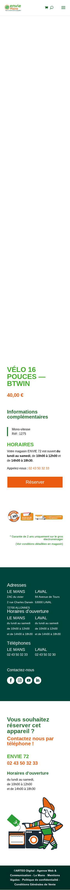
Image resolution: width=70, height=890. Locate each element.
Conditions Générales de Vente (35, 884)
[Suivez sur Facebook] (10, 680)
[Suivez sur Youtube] (28, 680)
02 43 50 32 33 (39, 468)
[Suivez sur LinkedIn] (37, 680)
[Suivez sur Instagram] (19, 680)
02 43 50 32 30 (45, 654)
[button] (56, 31)
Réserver (35, 482)
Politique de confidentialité (40, 879)
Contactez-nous (20, 670)
